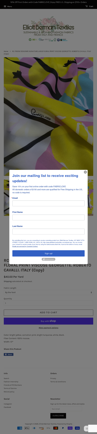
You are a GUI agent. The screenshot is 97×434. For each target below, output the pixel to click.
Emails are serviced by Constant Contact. (25, 246)
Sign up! (48, 253)
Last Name (17, 226)
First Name (17, 212)
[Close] (85, 172)
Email (15, 198)
